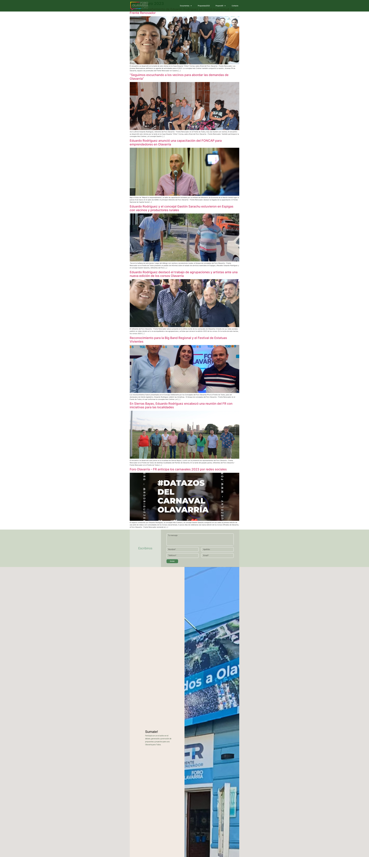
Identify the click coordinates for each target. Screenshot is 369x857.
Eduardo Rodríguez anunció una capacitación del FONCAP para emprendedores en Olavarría (176, 142)
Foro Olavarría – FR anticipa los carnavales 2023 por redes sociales (178, 469)
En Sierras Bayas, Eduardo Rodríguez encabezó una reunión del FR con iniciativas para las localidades (181, 405)
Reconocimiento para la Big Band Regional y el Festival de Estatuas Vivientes (178, 339)
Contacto (235, 6)
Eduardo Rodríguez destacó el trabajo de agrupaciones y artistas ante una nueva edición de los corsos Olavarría (184, 274)
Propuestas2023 (204, 6)
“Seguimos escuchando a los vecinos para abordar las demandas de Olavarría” (179, 76)
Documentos (184, 6)
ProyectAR (219, 6)
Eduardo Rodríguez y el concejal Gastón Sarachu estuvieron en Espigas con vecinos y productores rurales (181, 208)
